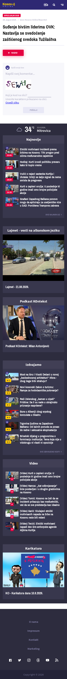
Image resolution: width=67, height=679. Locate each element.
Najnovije (33, 139)
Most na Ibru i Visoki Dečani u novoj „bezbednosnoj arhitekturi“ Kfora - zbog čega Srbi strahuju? (33, 378)
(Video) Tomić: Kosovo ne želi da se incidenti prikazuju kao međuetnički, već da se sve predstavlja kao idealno (33, 502)
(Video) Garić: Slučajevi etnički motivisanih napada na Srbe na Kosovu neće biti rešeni (33, 514)
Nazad (14, 52)
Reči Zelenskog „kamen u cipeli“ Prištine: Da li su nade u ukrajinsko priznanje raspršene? (33, 402)
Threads (38, 660)
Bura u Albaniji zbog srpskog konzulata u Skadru (33, 414)
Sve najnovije (53, 214)
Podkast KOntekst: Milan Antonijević (33, 328)
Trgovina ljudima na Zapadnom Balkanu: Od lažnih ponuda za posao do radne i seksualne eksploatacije (33, 427)
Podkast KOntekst (33, 301)
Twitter (20, 660)
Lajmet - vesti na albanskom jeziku (33, 230)
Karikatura (33, 548)
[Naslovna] (9, 5)
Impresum (33, 630)
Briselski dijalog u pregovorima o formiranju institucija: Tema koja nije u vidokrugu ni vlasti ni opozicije (33, 439)
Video (33, 463)
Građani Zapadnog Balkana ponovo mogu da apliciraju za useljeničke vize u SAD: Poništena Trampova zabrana (33, 202)
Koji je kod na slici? (16, 95)
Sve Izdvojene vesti (50, 451)
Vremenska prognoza (45, 4)
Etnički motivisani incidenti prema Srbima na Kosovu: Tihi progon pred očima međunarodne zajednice (33, 153)
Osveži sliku (12, 102)
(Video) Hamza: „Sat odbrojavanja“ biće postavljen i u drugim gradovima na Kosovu (33, 489)
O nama (33, 621)
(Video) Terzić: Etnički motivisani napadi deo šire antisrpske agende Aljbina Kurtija (33, 527)
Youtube (47, 660)
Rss (57, 660)
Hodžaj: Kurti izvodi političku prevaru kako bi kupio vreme (33, 164)
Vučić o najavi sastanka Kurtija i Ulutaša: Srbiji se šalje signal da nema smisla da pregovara (33, 177)
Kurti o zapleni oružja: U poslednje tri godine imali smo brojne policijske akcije (33, 190)
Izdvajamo (33, 364)
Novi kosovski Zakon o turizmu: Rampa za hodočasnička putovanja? (33, 390)
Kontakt (33, 639)
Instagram (29, 660)
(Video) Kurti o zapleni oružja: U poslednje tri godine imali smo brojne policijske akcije (33, 476)
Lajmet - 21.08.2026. (33, 264)
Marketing (33, 648)
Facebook (10, 660)
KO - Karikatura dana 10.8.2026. (33, 576)
